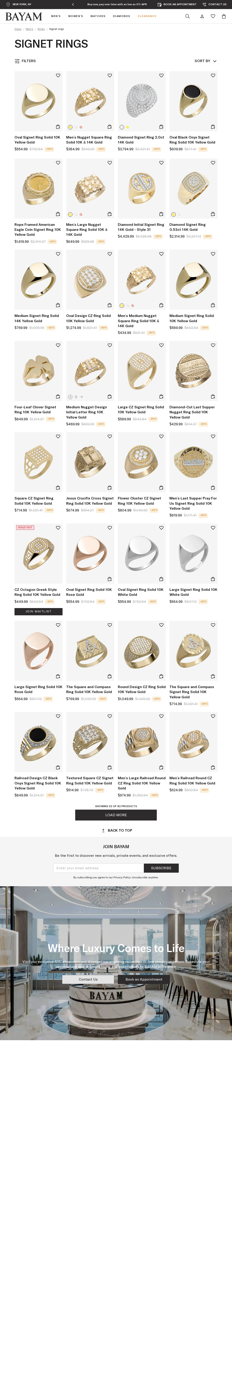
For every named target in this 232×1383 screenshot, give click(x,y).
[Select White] (75, 127)
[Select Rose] (80, 127)
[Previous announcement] (73, 4)
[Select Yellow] (70, 127)
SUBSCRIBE (161, 868)
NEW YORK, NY (22, 4)
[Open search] (187, 16)
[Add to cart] (58, 126)
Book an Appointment (144, 979)
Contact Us (88, 979)
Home (18, 29)
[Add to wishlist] (58, 75)
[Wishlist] (213, 16)
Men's (29, 29)
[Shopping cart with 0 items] (224, 16)
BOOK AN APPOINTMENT (180, 4)
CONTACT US (217, 4)
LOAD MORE (116, 815)
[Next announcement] (161, 4)
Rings (41, 29)
